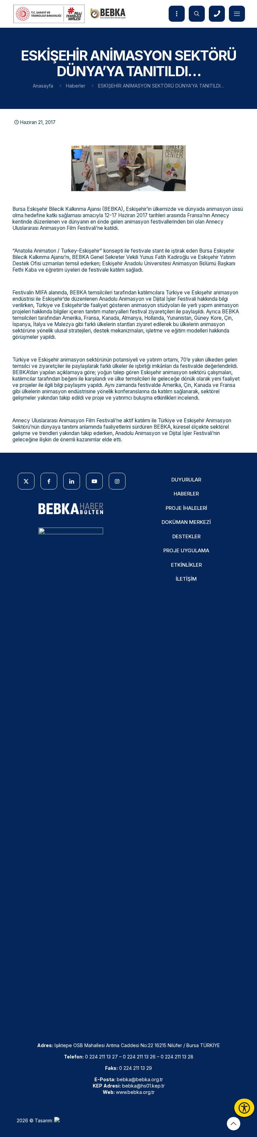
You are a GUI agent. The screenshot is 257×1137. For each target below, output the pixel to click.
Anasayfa (43, 86)
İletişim (186, 579)
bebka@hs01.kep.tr (143, 1086)
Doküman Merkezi (186, 522)
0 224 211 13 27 (101, 1056)
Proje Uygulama (186, 550)
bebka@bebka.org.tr (140, 1079)
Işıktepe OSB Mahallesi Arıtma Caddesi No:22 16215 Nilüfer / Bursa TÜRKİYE (137, 1045)
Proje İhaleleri (186, 508)
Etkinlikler (186, 565)
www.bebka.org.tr (135, 1092)
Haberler (75, 86)
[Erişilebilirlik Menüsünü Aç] (244, 1108)
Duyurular (186, 479)
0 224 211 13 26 (139, 1056)
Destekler (186, 536)
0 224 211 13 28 (177, 1056)
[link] (70, 509)
